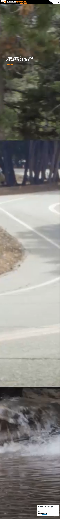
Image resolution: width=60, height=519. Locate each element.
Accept (40, 513)
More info (39, 511)
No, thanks (44, 513)
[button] (58, 2)
